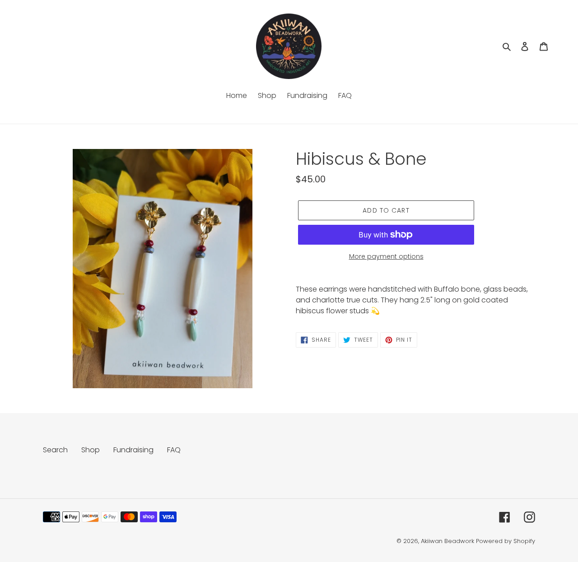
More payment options (386, 256)
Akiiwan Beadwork (447, 541)
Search (55, 450)
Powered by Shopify (505, 541)
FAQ (174, 450)
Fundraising (133, 450)
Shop (90, 450)
